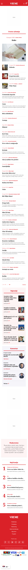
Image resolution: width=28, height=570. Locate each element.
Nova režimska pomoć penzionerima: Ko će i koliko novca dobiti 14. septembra (16, 505)
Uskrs (4, 189)
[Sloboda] (5, 67)
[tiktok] (19, 542)
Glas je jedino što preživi (10, 159)
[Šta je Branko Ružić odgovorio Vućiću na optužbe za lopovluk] (21, 339)
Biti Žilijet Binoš (7, 196)
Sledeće (24, 284)
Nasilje (4, 250)
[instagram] (16, 542)
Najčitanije (14, 462)
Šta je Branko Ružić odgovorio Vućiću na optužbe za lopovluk (10, 338)
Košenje (4, 150)
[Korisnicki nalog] (23, 3)
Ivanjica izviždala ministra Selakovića (10, 308)
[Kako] (14, 52)
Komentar (14, 348)
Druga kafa (5, 203)
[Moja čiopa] (5, 86)
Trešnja (4, 120)
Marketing (14, 526)
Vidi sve (6, 383)
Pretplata (14, 524)
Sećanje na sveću (7, 269)
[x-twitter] (9, 542)
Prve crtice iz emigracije (10, 143)
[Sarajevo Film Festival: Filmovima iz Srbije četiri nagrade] (21, 298)
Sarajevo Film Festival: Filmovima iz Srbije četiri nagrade (10, 299)
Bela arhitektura (7, 113)
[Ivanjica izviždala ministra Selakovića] (21, 310)
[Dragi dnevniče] (5, 76)
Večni (4, 104)
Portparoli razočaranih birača (11, 355)
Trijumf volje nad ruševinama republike (11, 365)
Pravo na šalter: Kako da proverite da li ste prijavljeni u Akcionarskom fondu (16, 469)
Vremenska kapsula (8, 94)
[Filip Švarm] (21, 358)
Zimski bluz (6, 260)
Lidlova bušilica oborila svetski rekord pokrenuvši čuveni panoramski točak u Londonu (16, 478)
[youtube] (12, 542)
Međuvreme (18, 449)
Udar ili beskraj (7, 231)
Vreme (9, 547)
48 (9, 284)
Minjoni (4, 127)
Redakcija (14, 521)
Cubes (21, 547)
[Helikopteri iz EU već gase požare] (21, 319)
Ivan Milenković (7, 368)
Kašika (4, 276)
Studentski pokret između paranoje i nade (10, 375)
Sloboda (12, 67)
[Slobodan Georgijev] (21, 378)
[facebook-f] (5, 542)
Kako (14, 40)
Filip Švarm (6, 358)
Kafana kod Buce (7, 182)
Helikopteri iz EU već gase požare (10, 317)
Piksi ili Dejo (6, 212)
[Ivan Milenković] (21, 368)
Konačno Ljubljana (8, 241)
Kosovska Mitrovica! (8, 173)
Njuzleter (14, 531)
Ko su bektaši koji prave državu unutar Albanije (15, 487)
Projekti (14, 534)
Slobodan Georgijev (8, 378)
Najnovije (14, 291)
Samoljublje (6, 166)
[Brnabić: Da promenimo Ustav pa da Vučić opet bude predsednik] (21, 327)
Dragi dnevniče (14, 76)
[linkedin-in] (23, 542)
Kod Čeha (5, 134)
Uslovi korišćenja (14, 529)
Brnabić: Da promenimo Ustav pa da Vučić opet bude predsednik (11, 328)
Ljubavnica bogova (8, 222)
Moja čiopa (12, 86)
